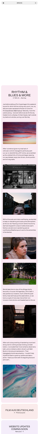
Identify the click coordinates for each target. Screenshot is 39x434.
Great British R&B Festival (13, 110)
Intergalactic (7, 353)
